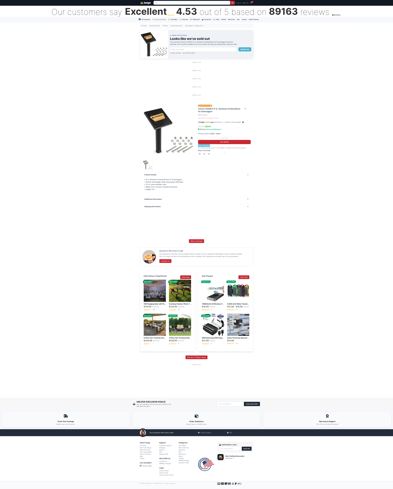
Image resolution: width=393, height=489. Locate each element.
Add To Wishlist (204, 145)
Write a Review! (196, 241)
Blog (141, 456)
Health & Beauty (254, 19)
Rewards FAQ (163, 454)
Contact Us (165, 261)
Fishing (165, 25)
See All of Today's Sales (196, 357)
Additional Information (153, 199)
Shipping (162, 448)
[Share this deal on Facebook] (200, 154)
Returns (161, 450)
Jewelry (244, 19)
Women (223, 19)
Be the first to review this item (208, 118)
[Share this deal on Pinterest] (209, 154)
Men (238, 19)
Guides (142, 458)
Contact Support (205, 432)
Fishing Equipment (176, 25)
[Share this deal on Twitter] (205, 154)
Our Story (143, 445)
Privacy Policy (164, 471)
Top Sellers (172, 19)
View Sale (185, 277)
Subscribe (246, 448)
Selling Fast (195, 19)
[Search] (232, 3)
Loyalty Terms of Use (166, 475)
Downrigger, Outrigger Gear (194, 25)
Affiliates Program (165, 463)
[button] (243, 122)
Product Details (150, 175)
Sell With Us (163, 461)
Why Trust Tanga (145, 448)
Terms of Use (163, 473)
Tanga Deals (147, 466)
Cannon (205, 115)
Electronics (231, 19)
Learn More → (229, 458)
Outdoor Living (184, 463)
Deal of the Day (184, 448)
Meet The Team (145, 450)
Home (216, 19)
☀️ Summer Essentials (159, 19)
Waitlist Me (244, 49)
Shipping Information (152, 206)
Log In (238, 3)
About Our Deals (145, 454)
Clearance (183, 19)
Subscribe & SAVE (252, 404)
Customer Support (165, 445)
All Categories (145, 19)
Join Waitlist (224, 142)
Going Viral (206, 19)
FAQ (230, 432)
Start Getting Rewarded (234, 456)
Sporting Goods (155, 25)
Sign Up (245, 3)
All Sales (144, 25)
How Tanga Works (146, 452)
